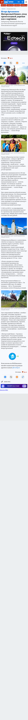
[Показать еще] (23, 63)
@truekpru (16, 368)
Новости (3, 5)
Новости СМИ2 (4, 390)
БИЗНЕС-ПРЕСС (7, 381)
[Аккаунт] (26, 2)
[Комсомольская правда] (8, 2)
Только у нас (10, 5)
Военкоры (17, 5)
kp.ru (11, 58)
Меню (2, 2)
